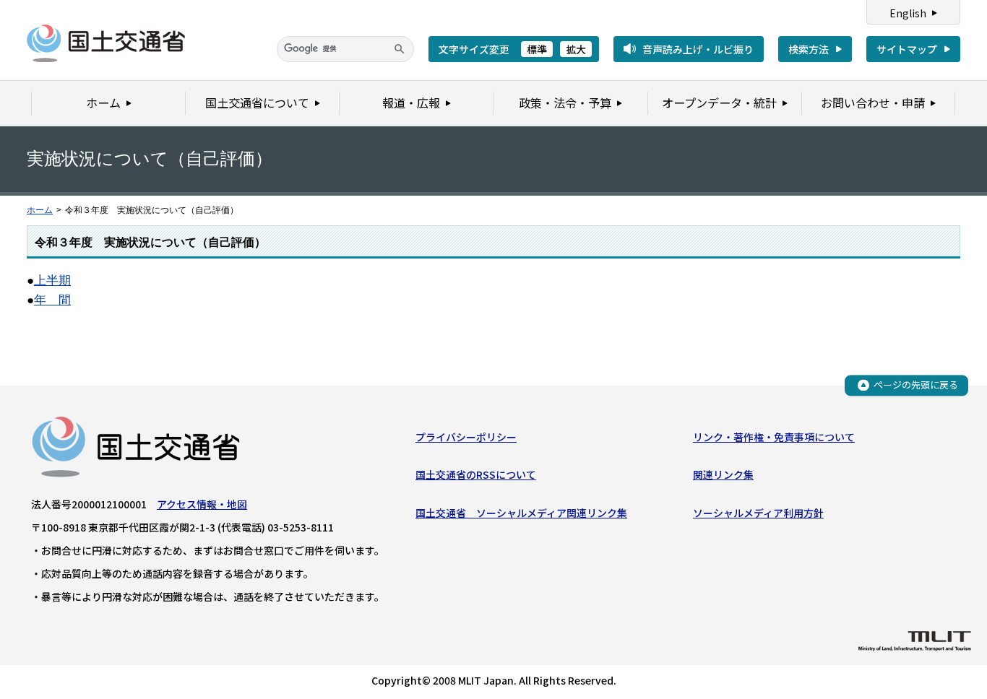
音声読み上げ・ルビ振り (698, 49)
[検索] (399, 49)
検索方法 (808, 49)
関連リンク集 (723, 474)
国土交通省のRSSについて (475, 474)
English (907, 13)
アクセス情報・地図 (202, 504)
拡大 (576, 49)
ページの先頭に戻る (916, 384)
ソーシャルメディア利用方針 (758, 512)
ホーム (40, 210)
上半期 (52, 280)
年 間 (52, 300)
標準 (537, 49)
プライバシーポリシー (466, 437)
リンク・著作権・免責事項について (774, 437)
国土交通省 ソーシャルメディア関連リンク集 (521, 512)
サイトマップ (906, 49)
